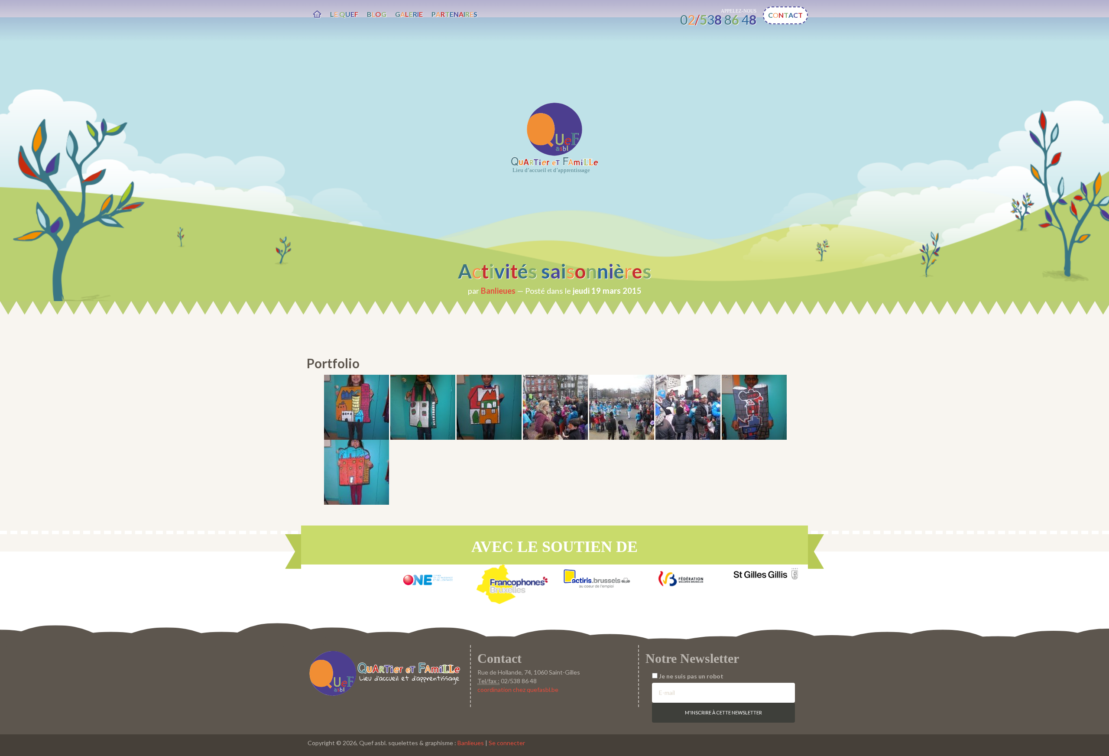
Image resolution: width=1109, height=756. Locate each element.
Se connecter (507, 742)
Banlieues (498, 290)
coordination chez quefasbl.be (517, 689)
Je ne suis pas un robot (690, 676)
